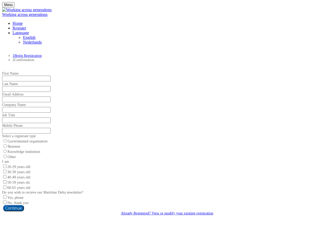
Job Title (8, 115)
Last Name (10, 84)
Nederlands (32, 42)
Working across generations (24, 14)
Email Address (12, 94)
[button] (13, 208)
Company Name (14, 105)
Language (21, 33)
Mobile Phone (12, 126)
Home (18, 23)
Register (19, 28)
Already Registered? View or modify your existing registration (167, 213)
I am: (6, 162)
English (29, 37)
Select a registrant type (19, 136)
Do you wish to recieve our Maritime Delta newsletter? (42, 192)
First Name (10, 73)
